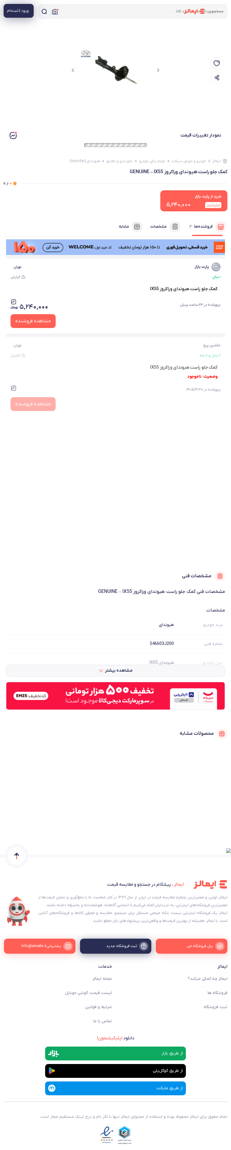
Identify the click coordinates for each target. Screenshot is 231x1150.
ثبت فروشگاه (215, 1007)
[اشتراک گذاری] (217, 77)
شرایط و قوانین (98, 1007)
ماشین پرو (211, 345)
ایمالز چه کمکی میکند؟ (207, 979)
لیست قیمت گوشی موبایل (88, 993)
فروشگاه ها (217, 993)
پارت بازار (202, 266)
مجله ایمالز (102, 979)
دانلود (115, 1038)
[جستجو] (44, 11)
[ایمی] (19, 912)
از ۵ (8, 183)
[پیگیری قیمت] (217, 63)
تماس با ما (102, 1021)
